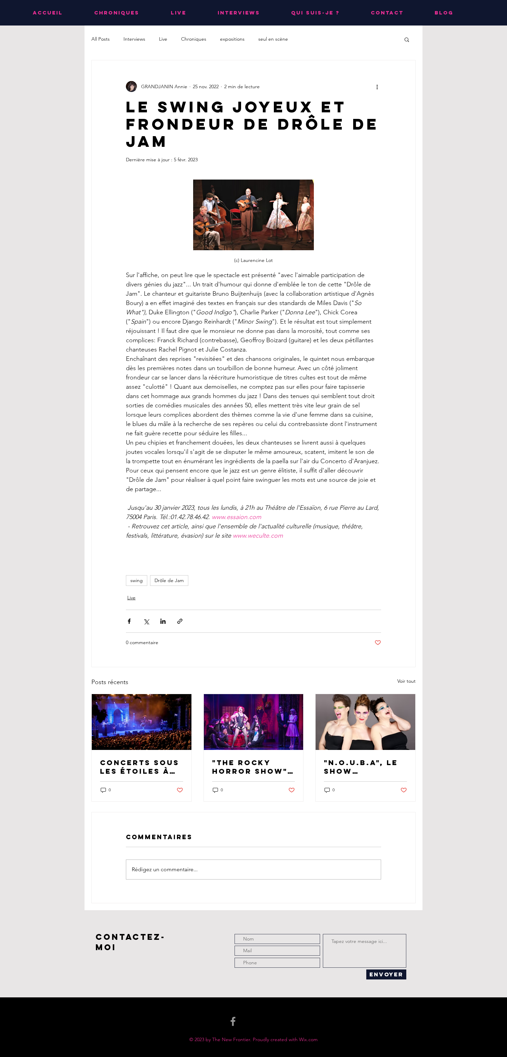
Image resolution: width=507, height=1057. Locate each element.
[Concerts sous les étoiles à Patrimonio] (141, 722)
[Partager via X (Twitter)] (146, 621)
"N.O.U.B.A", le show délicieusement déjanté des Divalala (364, 766)
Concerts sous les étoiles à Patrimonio (139, 766)
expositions (232, 39)
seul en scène (273, 39)
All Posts (100, 39)
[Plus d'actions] (377, 86)
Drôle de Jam (169, 580)
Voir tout (406, 681)
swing (136, 580)
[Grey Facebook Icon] (233, 1021)
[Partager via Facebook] (129, 621)
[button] (407, 39)
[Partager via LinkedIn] (163, 621)
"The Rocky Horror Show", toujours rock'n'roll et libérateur (251, 766)
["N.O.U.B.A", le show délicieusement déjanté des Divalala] (365, 722)
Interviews (134, 39)
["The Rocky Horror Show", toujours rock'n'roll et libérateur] (254, 722)
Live (163, 39)
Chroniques (193, 39)
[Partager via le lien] (180, 621)
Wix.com (308, 1039)
